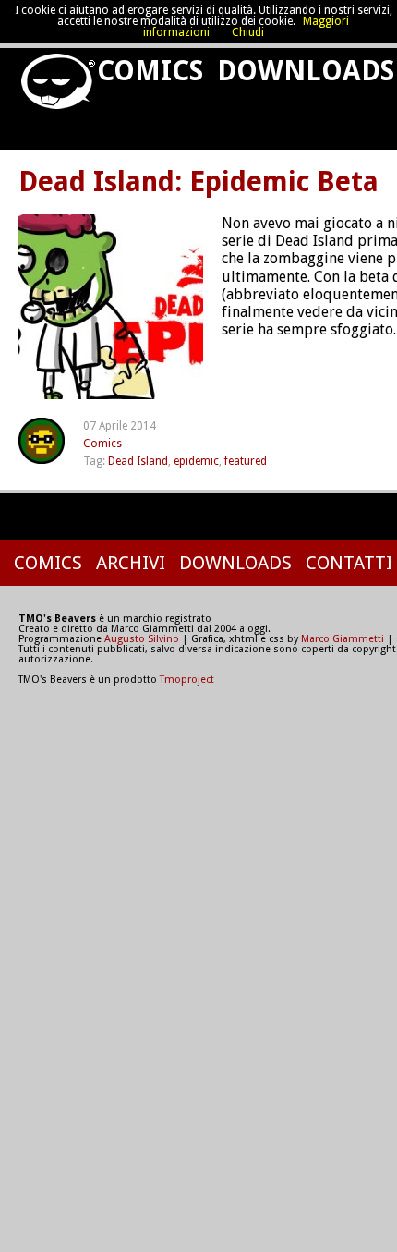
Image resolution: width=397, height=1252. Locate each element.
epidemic (196, 461)
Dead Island (138, 461)
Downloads (235, 563)
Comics (146, 71)
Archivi (130, 563)
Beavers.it (49, 73)
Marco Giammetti (341, 639)
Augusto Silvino (141, 639)
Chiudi (248, 32)
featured (245, 461)
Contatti (349, 563)
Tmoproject (187, 680)
